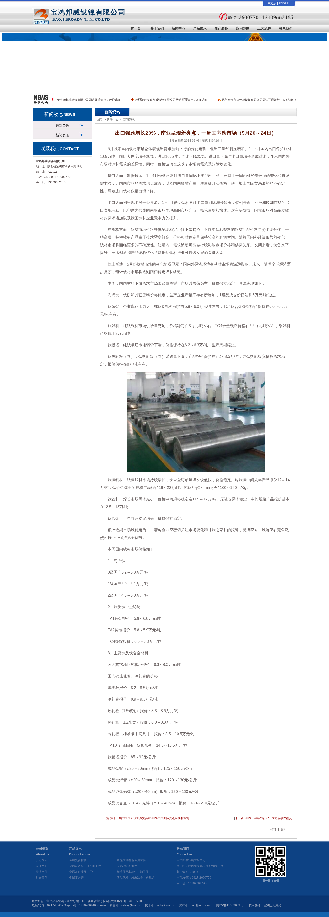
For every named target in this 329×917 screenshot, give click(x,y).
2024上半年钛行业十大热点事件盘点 (268, 818)
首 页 (136, 27)
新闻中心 (178, 27)
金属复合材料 (77, 860)
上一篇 (105, 818)
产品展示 (200, 27)
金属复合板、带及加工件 (85, 866)
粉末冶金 (137, 877)
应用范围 (243, 27)
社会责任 (41, 877)
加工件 (144, 871)
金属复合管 (76, 877)
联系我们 (285, 27)
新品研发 (122, 877)
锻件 (134, 866)
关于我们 (157, 27)
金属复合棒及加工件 (82, 871)
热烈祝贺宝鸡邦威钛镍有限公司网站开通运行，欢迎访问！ (86, 99)
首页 (99, 119)
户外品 (150, 877)
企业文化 (41, 866)
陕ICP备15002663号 (229, 905)
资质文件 (41, 871)
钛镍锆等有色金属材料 (131, 860)
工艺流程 (264, 27)
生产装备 (221, 27)
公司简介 (41, 860)
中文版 (272, 3)
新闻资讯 (62, 135)
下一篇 (239, 818)
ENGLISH (285, 3)
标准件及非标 (125, 871)
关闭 (283, 829)
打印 (273, 829)
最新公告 (62, 125)
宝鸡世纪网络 (272, 905)
